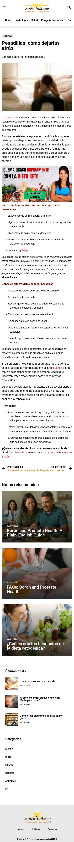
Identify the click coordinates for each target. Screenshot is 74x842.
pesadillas (12, 117)
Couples (9, 773)
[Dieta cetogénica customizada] (37, 201)
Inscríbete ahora (18, 452)
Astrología (22, 20)
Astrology (10, 781)
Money (9, 748)
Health (9, 765)
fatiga (25, 250)
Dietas (9, 20)
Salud (34, 20)
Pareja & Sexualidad (52, 20)
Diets (8, 756)
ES (6, 789)
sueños (57, 367)
